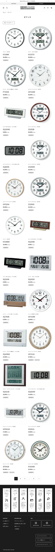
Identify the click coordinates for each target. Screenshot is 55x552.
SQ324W (6, 129)
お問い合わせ (5, 526)
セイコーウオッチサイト (42, 535)
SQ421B (6, 392)
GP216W (31, 92)
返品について (17, 526)
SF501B (6, 467)
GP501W (6, 429)
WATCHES (13, 3)
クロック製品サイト (41, 540)
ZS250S (31, 204)
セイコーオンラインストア (42, 544)
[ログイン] (44, 7)
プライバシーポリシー (19, 521)
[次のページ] (39, 478)
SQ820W (31, 392)
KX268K (6, 55)
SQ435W (6, 354)
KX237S (31, 55)
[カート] (51, 7)
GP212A (31, 354)
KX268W (6, 242)
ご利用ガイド (5, 523)
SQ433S (31, 279)
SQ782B (6, 317)
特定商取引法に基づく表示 (20, 523)
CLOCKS (41, 3)
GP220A (6, 204)
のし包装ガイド (6, 521)
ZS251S (31, 429)
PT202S (6, 92)
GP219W (31, 317)
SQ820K (6, 167)
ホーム (4, 12)
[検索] (7, 7)
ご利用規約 (16, 528)
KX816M (31, 467)
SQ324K (6, 279)
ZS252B (31, 129)
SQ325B (31, 242)
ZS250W (31, 167)
